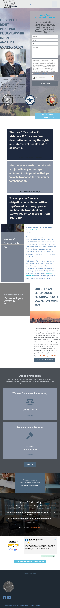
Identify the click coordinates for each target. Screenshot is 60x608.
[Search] (30, 4)
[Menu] (54, 4)
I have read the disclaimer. (40, 73)
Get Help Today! (30, 410)
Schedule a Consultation (30, 573)
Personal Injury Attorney (13, 299)
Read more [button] (28, 552)
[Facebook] (4, 597)
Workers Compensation (38, 230)
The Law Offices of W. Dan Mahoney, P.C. (18, 605)
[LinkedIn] (9, 597)
